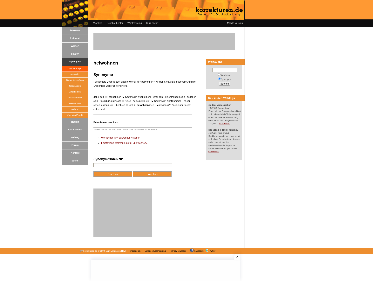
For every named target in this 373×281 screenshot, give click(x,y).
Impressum (135, 251)
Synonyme (75, 61)
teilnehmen (115, 97)
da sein (137, 101)
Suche (74, 160)
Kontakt (75, 153)
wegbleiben (144, 97)
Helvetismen (75, 103)
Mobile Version (235, 23)
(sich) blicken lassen (110, 101)
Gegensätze (75, 86)
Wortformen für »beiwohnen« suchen (120, 137)
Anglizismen (75, 92)
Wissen (75, 46)
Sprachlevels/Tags (75, 80)
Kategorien (75, 74)
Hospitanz (113, 122)
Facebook (199, 251)
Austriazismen (75, 97)
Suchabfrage (75, 68)
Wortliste (97, 23)
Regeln (75, 121)
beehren (120, 105)
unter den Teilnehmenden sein (169, 97)
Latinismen (75, 109)
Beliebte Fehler (115, 23)
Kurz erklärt (152, 23)
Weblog (75, 137)
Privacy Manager (178, 251)
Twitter (212, 251)
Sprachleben (75, 129)
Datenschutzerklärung (155, 251)
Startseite (75, 30)
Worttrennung (134, 23)
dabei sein (99, 97)
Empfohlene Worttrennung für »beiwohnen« (124, 143)
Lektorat (75, 38)
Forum (75, 145)
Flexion (75, 53)
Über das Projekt (75, 115)
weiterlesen (224, 123)
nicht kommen (174, 101)
